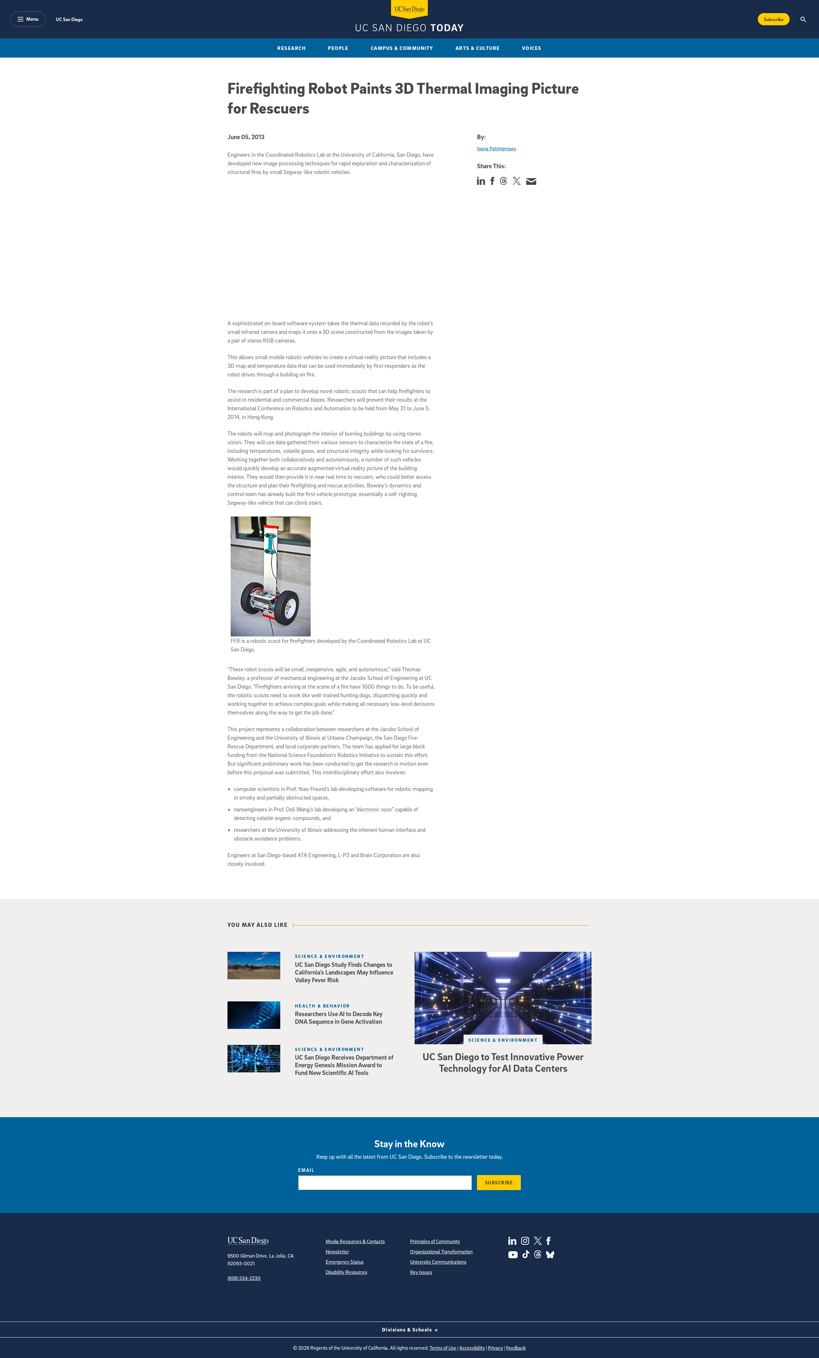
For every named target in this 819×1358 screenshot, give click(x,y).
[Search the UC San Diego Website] (803, 19)
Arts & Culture (478, 48)
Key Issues (421, 1272)
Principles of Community (435, 1241)
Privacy (495, 1348)
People (338, 48)
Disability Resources (346, 1272)
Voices (532, 48)
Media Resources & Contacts (355, 1241)
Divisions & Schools (407, 1329)
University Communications (438, 1262)
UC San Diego (69, 19)
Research (291, 48)
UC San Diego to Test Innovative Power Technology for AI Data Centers (503, 1062)
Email (306, 1170)
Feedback (516, 1348)
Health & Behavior (322, 1005)
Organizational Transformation (441, 1251)
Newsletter (337, 1251)
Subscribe (773, 19)
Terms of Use (443, 1348)
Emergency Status (345, 1262)
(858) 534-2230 (244, 1278)
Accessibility (472, 1348)
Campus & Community (402, 48)
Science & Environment (503, 1040)
